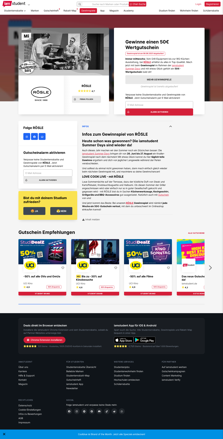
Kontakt (22, 379)
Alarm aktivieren (159, 112)
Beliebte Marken (75, 371)
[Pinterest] (92, 411)
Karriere (22, 371)
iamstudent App (74, 384)
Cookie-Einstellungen (29, 409)
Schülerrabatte (211, 10)
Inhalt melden (92, 219)
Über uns (23, 367)
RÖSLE (130, 203)
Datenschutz (25, 405)
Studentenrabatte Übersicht (81, 367)
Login (198, 4)
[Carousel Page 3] (174, 304)
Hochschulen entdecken (127, 379)
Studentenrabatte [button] (14, 10)
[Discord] (99, 411)
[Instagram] (77, 411)
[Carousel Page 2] (111, 304)
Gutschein (163, 194)
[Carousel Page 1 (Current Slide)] (49, 304)
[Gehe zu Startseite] (13, 4)
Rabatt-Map (70, 10)
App (102, 10)
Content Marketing (172, 375)
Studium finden (167, 10)
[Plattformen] (29, 4)
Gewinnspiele (88, 10)
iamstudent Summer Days (96, 153)
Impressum (24, 422)
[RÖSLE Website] (42, 136)
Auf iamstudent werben (174, 367)
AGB (20, 418)
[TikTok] (107, 411)
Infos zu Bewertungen (30, 414)
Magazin (114, 10)
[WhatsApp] (122, 411)
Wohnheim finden (189, 10)
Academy (129, 10)
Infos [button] (85, 126)
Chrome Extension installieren (46, 339)
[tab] (127, 166)
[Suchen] (80, 4)
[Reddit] (114, 411)
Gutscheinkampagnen (173, 371)
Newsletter (72, 388)
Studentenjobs (121, 367)
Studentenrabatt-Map (78, 375)
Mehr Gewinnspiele (159, 79)
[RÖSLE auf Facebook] (35, 136)
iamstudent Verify (171, 379)
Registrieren (212, 4)
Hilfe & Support (26, 375)
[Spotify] (84, 411)
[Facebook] (69, 411)
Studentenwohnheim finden (128, 371)
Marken (35, 10)
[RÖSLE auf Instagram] (27, 136)
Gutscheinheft (51, 10)
